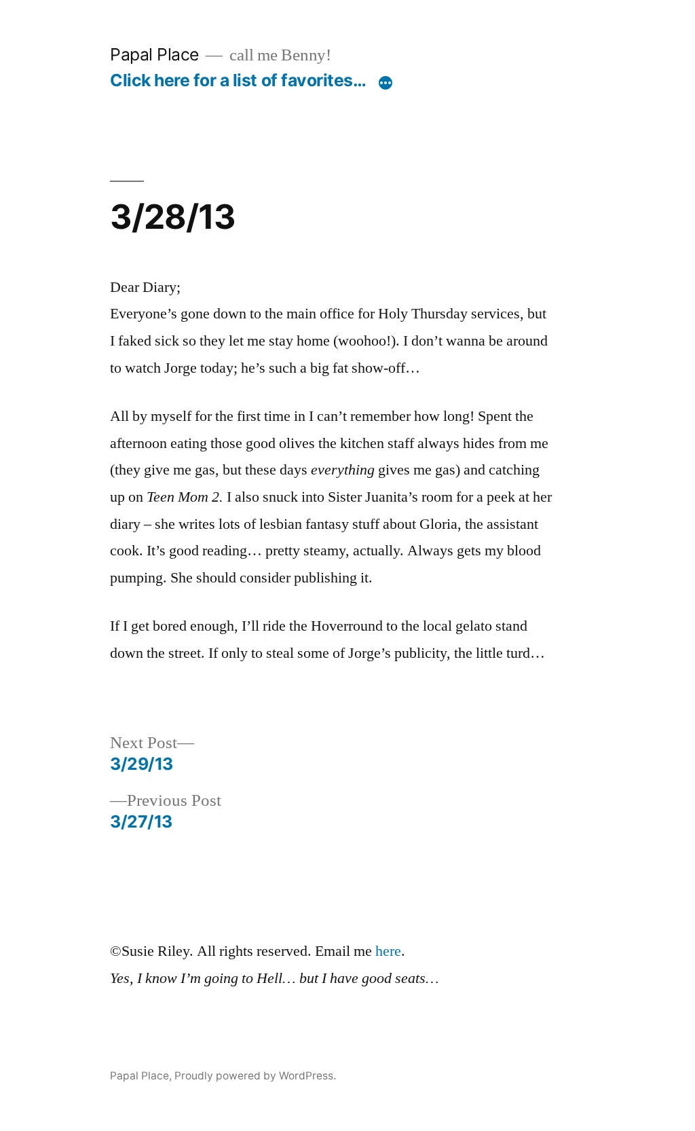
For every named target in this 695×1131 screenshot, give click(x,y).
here (388, 951)
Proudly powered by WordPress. (255, 1075)
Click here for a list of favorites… (238, 80)
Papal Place (154, 54)
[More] (385, 83)
